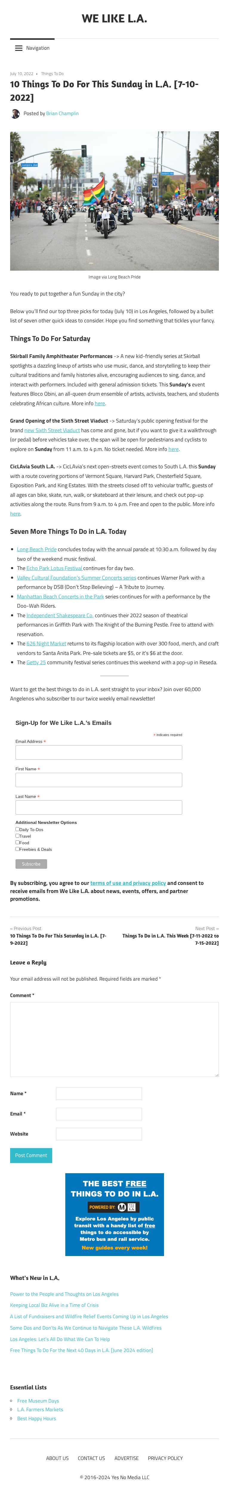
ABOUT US (57, 1458)
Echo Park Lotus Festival (55, 568)
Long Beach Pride (37, 549)
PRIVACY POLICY (165, 1458)
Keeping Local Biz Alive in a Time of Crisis (54, 1305)
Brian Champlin (62, 113)
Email (18, 1114)
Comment (22, 995)
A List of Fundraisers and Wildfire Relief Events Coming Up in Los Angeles (89, 1316)
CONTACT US (91, 1458)
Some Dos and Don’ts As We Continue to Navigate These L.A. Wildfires (86, 1328)
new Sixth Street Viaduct (52, 430)
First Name (28, 769)
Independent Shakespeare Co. (60, 615)
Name (18, 1093)
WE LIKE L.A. (114, 17)
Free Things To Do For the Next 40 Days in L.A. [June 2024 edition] (81, 1350)
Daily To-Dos (31, 829)
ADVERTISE (126, 1458)
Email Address (31, 741)
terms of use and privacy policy (128, 882)
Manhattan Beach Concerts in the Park (60, 596)
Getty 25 (36, 662)
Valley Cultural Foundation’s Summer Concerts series (76, 578)
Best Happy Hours (36, 1418)
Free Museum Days (38, 1401)
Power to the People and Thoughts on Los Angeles (64, 1294)
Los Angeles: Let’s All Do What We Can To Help (60, 1339)
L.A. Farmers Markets (40, 1409)
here (100, 403)
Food (24, 842)
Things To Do (52, 73)
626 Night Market (46, 643)
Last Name (28, 796)
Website (19, 1134)
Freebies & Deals (35, 849)
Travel (25, 836)
